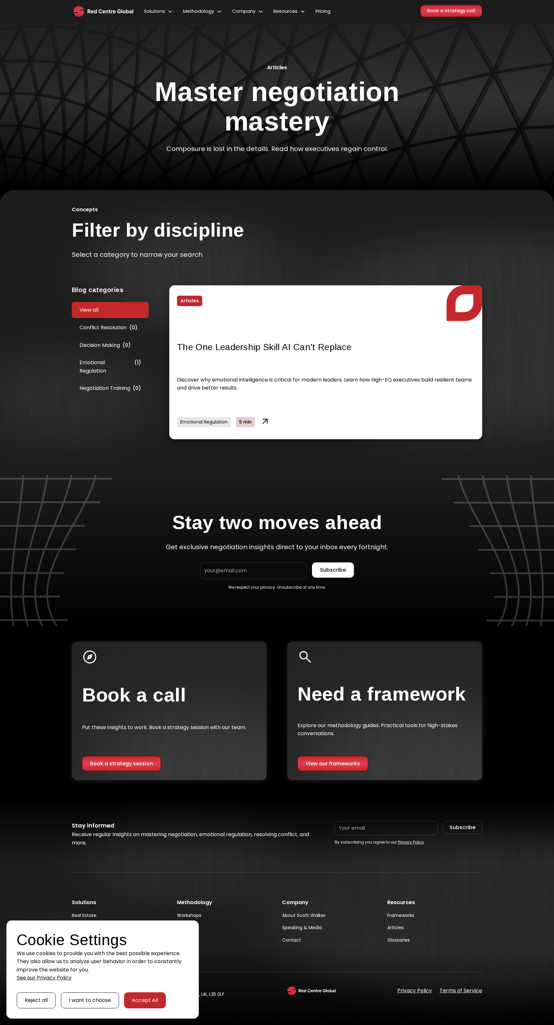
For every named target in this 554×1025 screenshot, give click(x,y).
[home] (103, 11)
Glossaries (398, 940)
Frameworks (400, 915)
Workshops (189, 915)
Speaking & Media (302, 927)
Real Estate (84, 915)
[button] (158, 11)
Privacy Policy (411, 842)
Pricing (323, 11)
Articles (395, 927)
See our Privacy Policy (44, 977)
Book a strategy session (121, 763)
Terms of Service (461, 990)
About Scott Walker (303, 915)
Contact (291, 940)
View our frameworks (333, 763)
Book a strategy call (451, 10)
